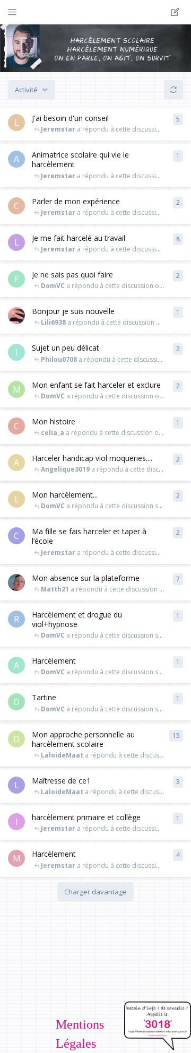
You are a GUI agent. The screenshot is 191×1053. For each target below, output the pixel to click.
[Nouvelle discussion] (177, 12)
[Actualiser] (173, 89)
